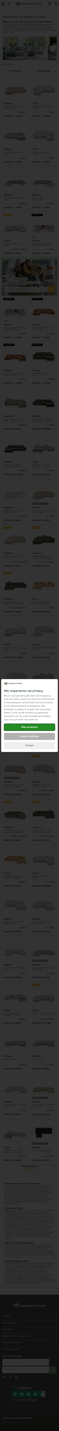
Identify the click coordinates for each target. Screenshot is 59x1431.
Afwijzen (29, 746)
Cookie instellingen (29, 736)
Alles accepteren (29, 727)
